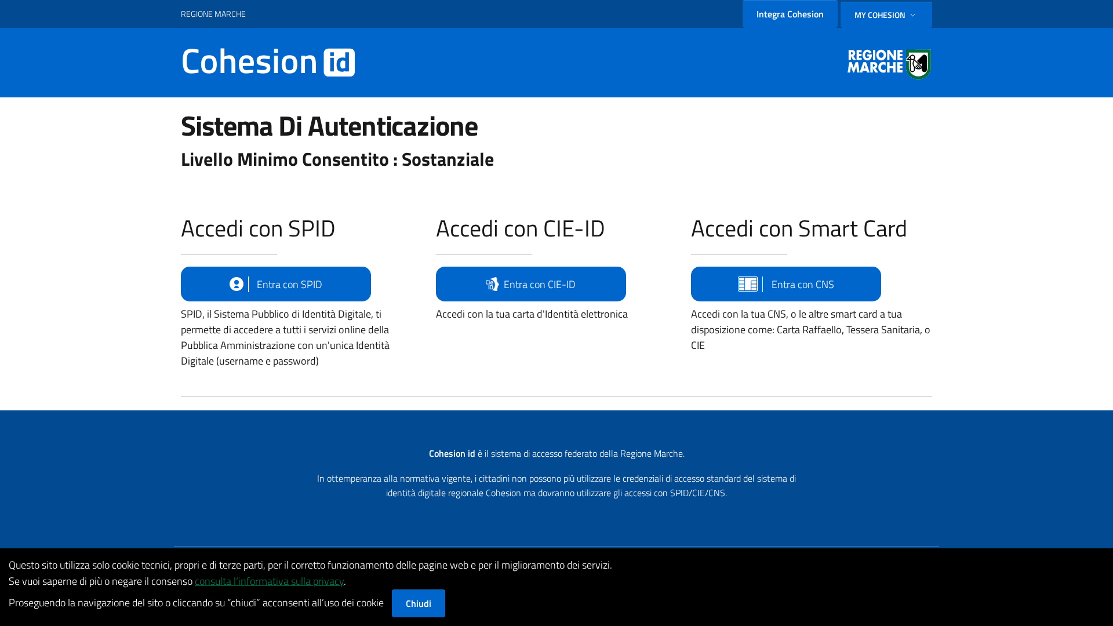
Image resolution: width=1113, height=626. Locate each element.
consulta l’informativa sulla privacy (269, 581)
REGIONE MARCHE (213, 14)
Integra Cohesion (790, 14)
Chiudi (418, 603)
